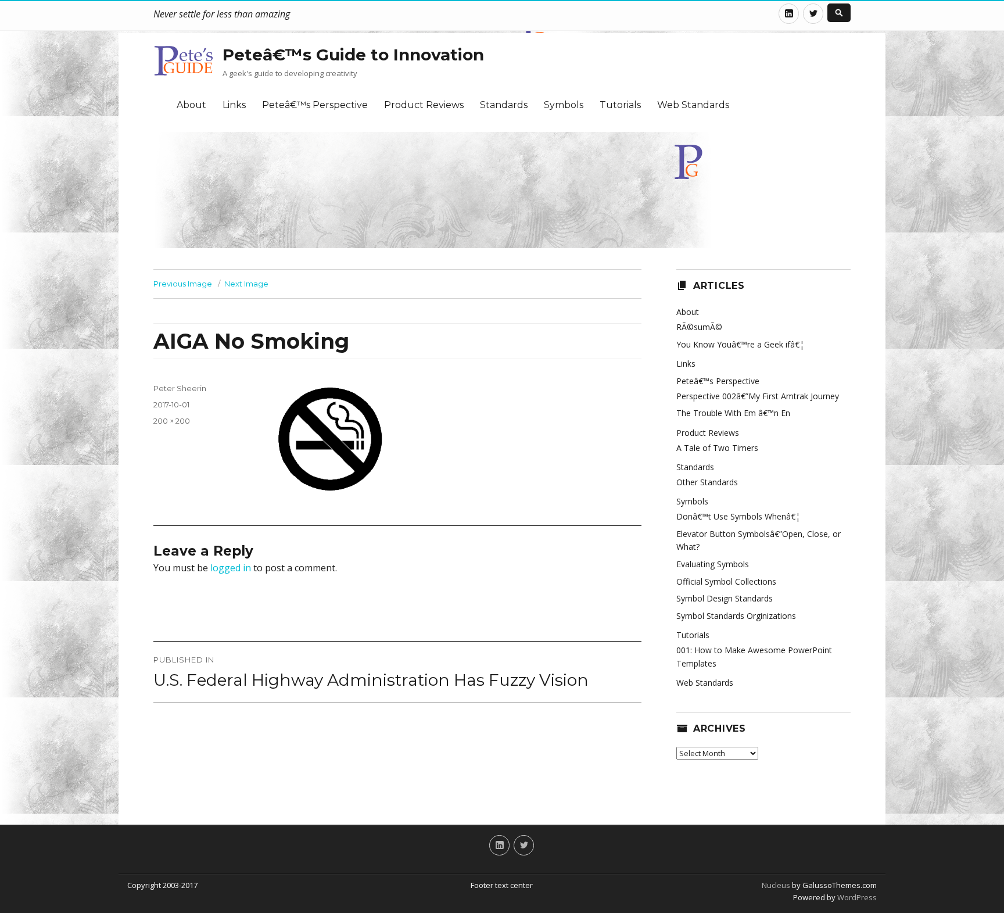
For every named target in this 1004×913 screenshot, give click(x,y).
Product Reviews (424, 104)
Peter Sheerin (179, 388)
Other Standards (707, 482)
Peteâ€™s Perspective (315, 104)
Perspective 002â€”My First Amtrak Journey (757, 396)
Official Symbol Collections (726, 581)
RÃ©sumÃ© (699, 326)
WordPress (856, 897)
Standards (504, 104)
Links (234, 104)
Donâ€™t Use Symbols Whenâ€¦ (738, 516)
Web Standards (693, 104)
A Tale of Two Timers (717, 447)
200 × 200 (171, 420)
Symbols (563, 104)
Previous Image (182, 283)
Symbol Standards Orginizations (736, 615)
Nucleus (776, 885)
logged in (230, 567)
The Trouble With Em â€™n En (733, 412)
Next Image (246, 283)
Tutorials (620, 104)
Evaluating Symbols (712, 564)
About (191, 104)
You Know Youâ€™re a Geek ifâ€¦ (740, 344)
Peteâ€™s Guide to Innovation (353, 55)
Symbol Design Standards (724, 598)
